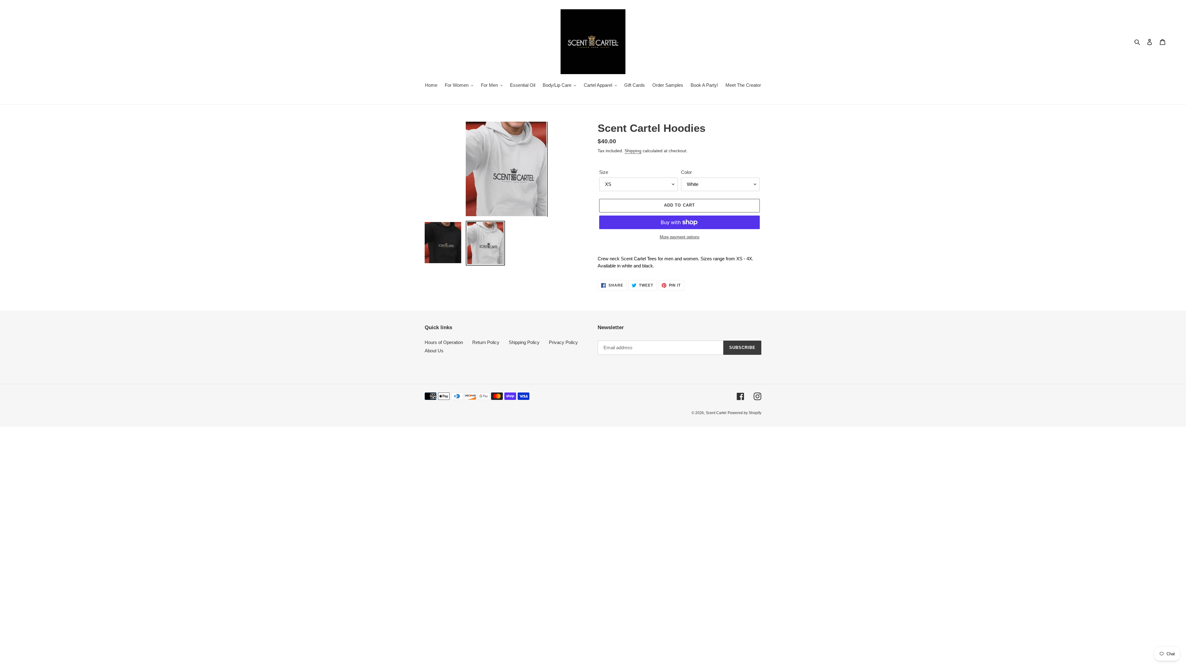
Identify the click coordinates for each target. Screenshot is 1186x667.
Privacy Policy (563, 342)
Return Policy (485, 342)
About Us (434, 350)
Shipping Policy (524, 342)
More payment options (680, 237)
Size (603, 172)
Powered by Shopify (744, 413)
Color (686, 172)
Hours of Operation (444, 342)
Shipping (633, 150)
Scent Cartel (716, 413)
